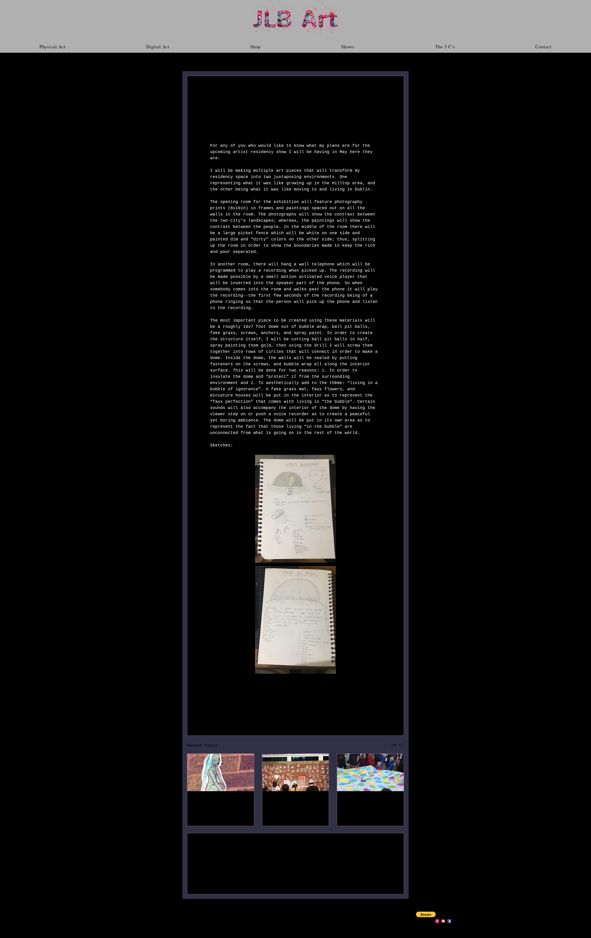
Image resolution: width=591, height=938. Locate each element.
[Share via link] (246, 705)
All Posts (194, 62)
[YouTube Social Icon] (443, 921)
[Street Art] (220, 772)
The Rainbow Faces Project (364, 802)
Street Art (205, 800)
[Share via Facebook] (212, 705)
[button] (398, 62)
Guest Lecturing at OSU (291, 802)
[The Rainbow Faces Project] (370, 772)
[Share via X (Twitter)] (223, 705)
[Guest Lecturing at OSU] (295, 772)
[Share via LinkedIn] (235, 705)
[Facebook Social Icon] (449, 921)
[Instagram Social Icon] (437, 921)
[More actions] (378, 92)
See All (397, 745)
